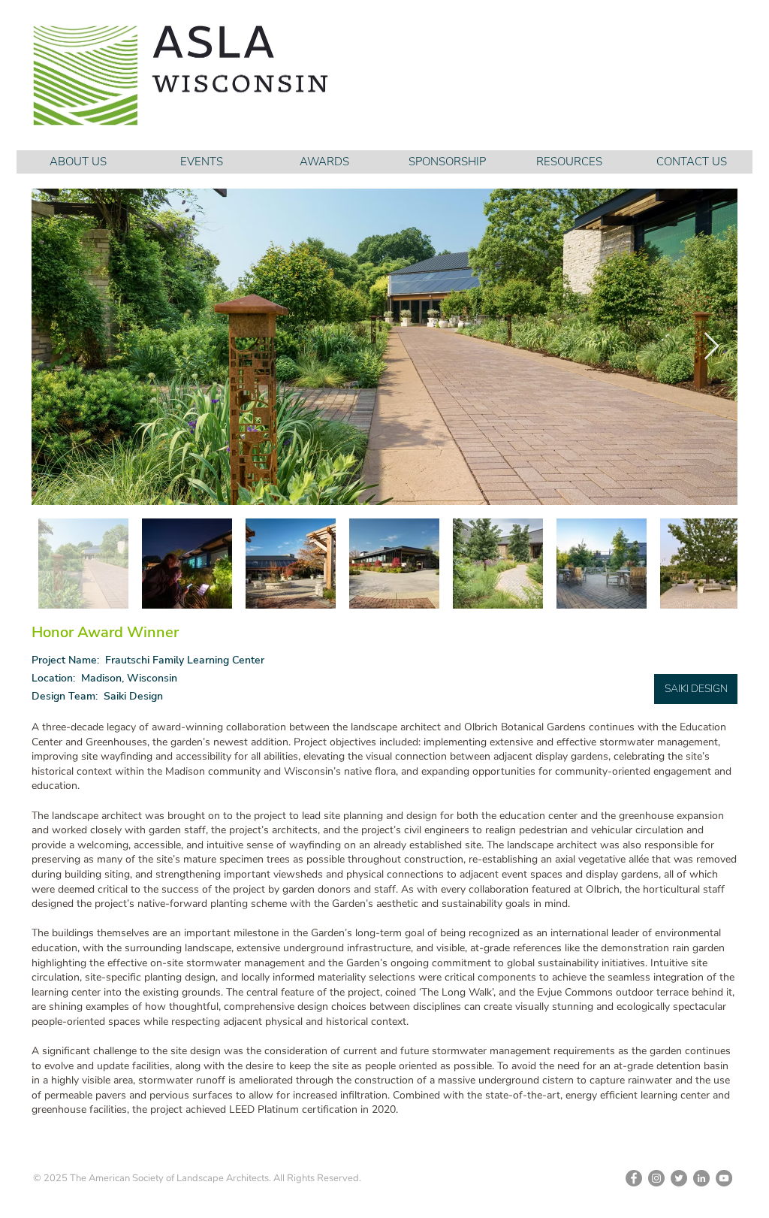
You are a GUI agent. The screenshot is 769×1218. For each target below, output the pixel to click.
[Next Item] (711, 346)
